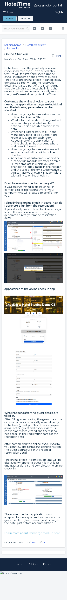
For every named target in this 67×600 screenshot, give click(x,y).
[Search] (27, 29)
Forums (47, 564)
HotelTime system (36, 45)
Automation (13, 48)
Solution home (13, 45)
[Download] (27, 306)
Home (19, 564)
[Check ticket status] (42, 28)
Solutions (33, 564)
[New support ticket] (34, 28)
